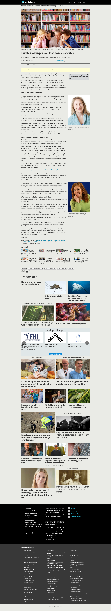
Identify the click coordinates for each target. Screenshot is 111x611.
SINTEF (72, 560)
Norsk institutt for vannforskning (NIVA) (55, 597)
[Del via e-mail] (29, 271)
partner (24, 268)
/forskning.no (74, 511)
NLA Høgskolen (50, 550)
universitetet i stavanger (35, 268)
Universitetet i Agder (74, 582)
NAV (25, 594)
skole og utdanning (50, 268)
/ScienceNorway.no (76, 516)
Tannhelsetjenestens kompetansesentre (78, 576)
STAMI (71, 567)
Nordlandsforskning (51, 577)
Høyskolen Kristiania (28, 582)
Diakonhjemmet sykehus (29, 555)
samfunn (70, 268)
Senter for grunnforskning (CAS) (77, 562)
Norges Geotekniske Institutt (53, 579)
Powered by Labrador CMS (55, 606)
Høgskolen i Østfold (28, 576)
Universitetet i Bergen (74, 584)
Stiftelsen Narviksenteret (75, 571)
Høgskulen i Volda (27, 578)
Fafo (25, 560)
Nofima (48, 574)
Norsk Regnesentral (51, 590)
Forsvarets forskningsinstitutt (30, 565)
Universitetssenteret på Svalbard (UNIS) (78, 593)
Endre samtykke (29, 542)
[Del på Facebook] (22, 271)
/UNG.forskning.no (76, 514)
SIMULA (72, 558)
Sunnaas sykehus (74, 573)
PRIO (71, 552)
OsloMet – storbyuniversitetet (53, 599)
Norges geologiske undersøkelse (54, 584)
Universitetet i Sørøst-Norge (76, 591)
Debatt (70, 2)
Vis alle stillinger (55, 354)
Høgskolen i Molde (28, 574)
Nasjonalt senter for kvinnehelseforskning (56, 569)
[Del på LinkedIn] (27, 271)
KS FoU (25, 585)
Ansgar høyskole (27, 550)
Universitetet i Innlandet (75, 585)
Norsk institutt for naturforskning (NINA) (55, 595)
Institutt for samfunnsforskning (30, 584)
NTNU (48, 558)
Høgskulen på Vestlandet (29, 580)
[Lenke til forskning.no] (43, 1)
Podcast (79, 2)
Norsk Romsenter (50, 592)
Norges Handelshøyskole (52, 581)
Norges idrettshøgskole (52, 586)
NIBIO (25, 596)
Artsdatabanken (27, 553)
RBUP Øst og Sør (73, 553)
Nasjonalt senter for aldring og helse (54, 565)
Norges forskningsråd (51, 583)
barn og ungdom (62, 268)
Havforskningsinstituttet (29, 573)
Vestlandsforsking (74, 594)
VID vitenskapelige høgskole (76, 598)
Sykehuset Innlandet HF (75, 574)
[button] (24, 343)
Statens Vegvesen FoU (74, 569)
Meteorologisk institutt (28, 592)
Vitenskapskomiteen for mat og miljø (78, 600)
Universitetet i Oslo (74, 587)
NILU (25, 601)
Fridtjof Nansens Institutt (29, 569)
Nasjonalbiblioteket (51, 560)
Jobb (84, 2)
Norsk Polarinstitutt (51, 588)
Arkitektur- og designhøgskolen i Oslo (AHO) (33, 552)
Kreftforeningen (27, 587)
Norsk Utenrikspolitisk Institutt (53, 594)
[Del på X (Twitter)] (25, 271)
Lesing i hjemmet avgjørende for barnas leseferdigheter (44, 170)
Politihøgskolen (73, 550)
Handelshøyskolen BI (28, 571)
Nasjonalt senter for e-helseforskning (55, 567)
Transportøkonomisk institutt (76, 578)
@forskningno (74, 508)
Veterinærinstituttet (74, 596)
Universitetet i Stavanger (75, 589)
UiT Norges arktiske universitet (76, 580)
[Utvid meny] (88, 2)
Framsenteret (26, 567)
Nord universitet (50, 575)
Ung (74, 2)
